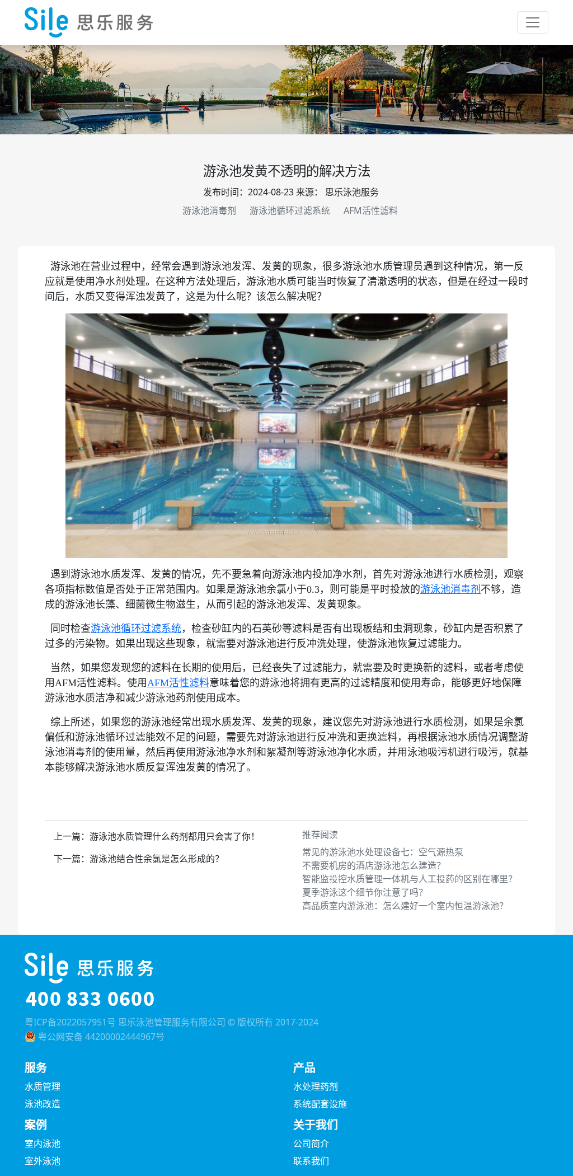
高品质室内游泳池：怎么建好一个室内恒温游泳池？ (405, 905)
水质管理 (42, 1086)
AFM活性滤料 (371, 210)
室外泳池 (42, 1161)
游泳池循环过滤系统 (290, 210)
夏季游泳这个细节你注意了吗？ (365, 892)
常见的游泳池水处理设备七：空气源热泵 (382, 852)
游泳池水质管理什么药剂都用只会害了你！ (175, 836)
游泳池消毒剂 (209, 210)
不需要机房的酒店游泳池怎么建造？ (373, 865)
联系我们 (311, 1161)
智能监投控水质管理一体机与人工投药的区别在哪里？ (409, 879)
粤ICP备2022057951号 (70, 1022)
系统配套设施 (320, 1104)
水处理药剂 (315, 1086)
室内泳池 (42, 1143)
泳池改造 (42, 1104)
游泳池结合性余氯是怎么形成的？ (157, 858)
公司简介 (311, 1143)
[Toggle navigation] (532, 22)
